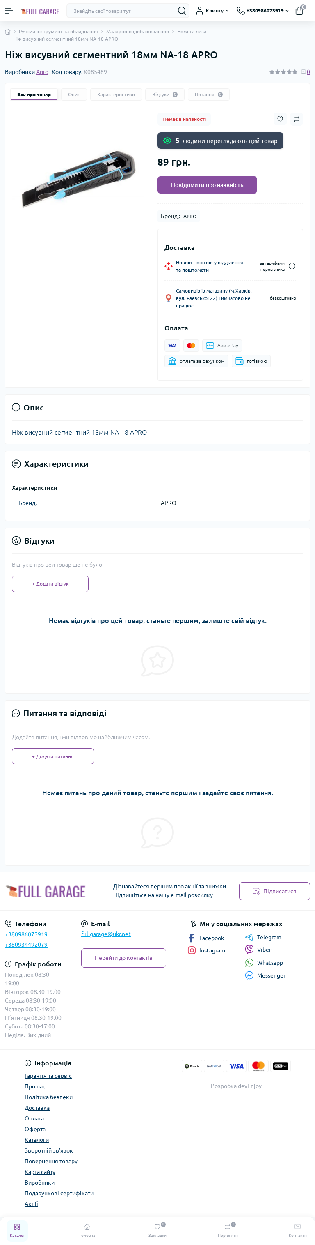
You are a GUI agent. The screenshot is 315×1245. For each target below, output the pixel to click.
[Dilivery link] (292, 266)
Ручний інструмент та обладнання (58, 31)
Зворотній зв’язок (49, 1150)
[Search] (182, 11)
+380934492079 (26, 944)
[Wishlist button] (280, 119)
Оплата (34, 1118)
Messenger (271, 975)
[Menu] (9, 11)
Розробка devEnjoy (236, 1086)
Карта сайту (40, 1172)
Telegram (269, 937)
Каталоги (37, 1140)
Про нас (35, 1086)
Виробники (40, 1182)
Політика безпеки (49, 1097)
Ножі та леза (191, 31)
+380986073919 (26, 934)
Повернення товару (51, 1161)
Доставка (37, 1107)
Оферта (35, 1129)
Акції (31, 1204)
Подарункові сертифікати (59, 1193)
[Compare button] (296, 119)
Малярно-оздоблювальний (137, 31)
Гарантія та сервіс (48, 1075)
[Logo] (40, 11)
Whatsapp (270, 962)
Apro (42, 72)
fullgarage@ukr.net (106, 934)
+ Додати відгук (50, 583)
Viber (264, 949)
